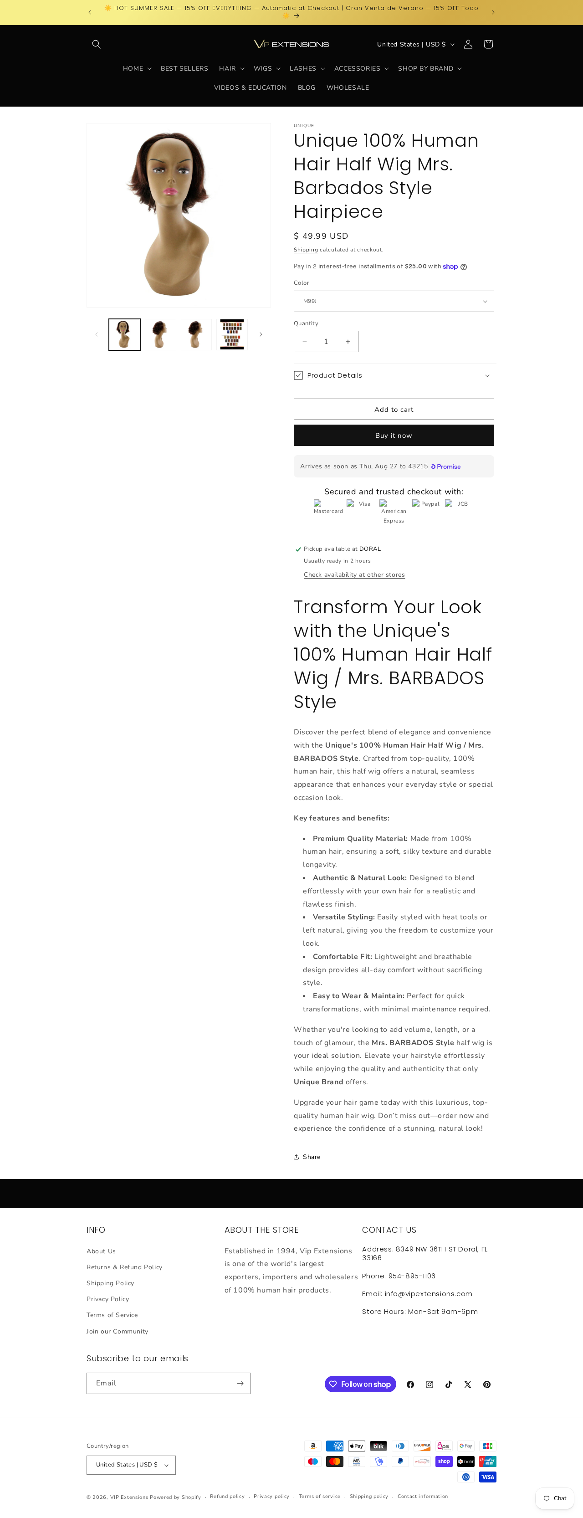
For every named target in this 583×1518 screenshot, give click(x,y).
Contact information (423, 1496)
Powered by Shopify (175, 1497)
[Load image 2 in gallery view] (160, 334)
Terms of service (320, 1496)
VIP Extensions (129, 1497)
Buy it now (394, 435)
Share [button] (312, 1157)
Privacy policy (272, 1496)
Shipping (306, 249)
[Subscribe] (240, 1383)
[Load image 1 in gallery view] (124, 334)
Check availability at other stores (354, 574)
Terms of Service (112, 1315)
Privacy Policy (108, 1299)
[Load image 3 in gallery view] (196, 334)
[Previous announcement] (90, 12)
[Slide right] (261, 334)
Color (301, 283)
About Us (101, 1251)
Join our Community (117, 1331)
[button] (97, 44)
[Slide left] (97, 334)
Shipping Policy (110, 1283)
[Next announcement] (493, 12)
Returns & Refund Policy (125, 1267)
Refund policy (227, 1496)
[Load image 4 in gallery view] (232, 334)
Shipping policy (369, 1496)
